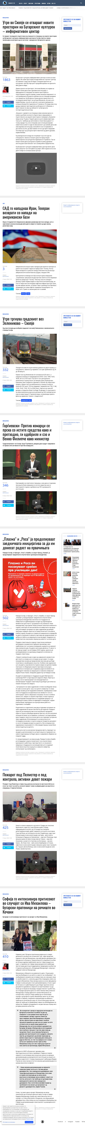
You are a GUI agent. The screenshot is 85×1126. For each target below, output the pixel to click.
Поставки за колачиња (9, 1122)
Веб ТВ (53, 3)
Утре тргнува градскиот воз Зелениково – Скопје (23, 321)
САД (28, 293)
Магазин (31, 3)
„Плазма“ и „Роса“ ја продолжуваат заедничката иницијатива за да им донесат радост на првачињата (29, 543)
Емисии (44, 3)
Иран (23, 293)
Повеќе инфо (29, 1119)
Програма (37, 3)
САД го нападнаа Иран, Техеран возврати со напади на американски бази (26, 212)
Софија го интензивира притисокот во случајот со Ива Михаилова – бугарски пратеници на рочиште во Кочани (29, 905)
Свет (4, 203)
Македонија (6, 17)
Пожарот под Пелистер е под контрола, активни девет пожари (27, 777)
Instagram (70, 1121)
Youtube (77, 1121)
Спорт (25, 3)
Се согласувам (29, 1122)
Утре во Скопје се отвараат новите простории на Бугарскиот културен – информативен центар (29, 26)
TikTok (83, 1121)
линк (23, 736)
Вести (20, 3)
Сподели (9, 102)
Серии (48, 3)
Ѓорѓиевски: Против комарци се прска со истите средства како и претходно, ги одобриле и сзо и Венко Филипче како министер (27, 432)
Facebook (60, 1121)
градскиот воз (26, 400)
